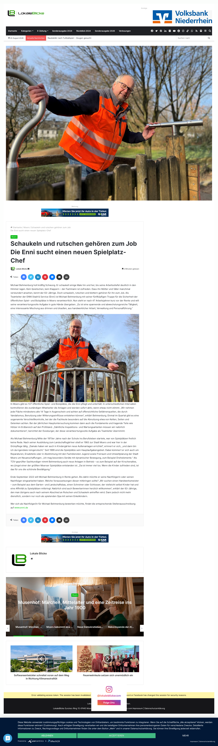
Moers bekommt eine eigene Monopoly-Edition (75, 605)
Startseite (12, 31)
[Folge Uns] (109, 690)
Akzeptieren (116, 735)
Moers (27, 227)
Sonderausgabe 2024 (62, 31)
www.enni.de (21, 507)
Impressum (138, 708)
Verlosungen (125, 31)
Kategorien (26, 31)
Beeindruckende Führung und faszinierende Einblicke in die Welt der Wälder (83, 38)
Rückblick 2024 (83, 31)
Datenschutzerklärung (154, 708)
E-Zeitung (41, 31)
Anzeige (144, 8)
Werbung (74, 206)
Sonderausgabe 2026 (105, 31)
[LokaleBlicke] (26, 13)
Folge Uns (109, 702)
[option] (75, 606)
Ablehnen (47, 735)
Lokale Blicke (21, 269)
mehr (185, 735)
